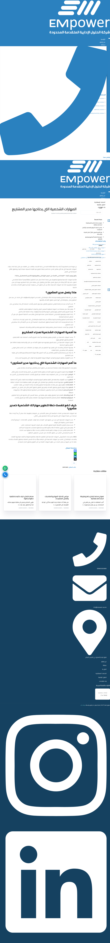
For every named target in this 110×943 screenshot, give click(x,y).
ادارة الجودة (99, 269)
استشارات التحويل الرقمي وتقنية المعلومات (92, 289)
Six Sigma (92, 249)
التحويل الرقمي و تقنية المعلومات (94, 306)
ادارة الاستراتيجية (98, 265)
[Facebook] (42, 451)
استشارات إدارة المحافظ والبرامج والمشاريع (68, 213)
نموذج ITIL (85, 350)
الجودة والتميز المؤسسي (96, 314)
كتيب (88, 342)
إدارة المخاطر (98, 253)
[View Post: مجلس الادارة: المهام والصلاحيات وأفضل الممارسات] (55, 484)
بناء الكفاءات (91, 322)
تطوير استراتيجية (98, 330)
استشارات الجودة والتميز (96, 293)
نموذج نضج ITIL (98, 354)
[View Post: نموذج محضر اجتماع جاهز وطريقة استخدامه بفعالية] (90, 484)
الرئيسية (103, 192)
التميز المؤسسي (98, 310)
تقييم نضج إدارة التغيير (97, 334)
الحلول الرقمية (85, 314)
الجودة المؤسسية (88, 310)
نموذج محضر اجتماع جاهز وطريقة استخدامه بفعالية (94, 224)
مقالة (74, 463)
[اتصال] (5, 474)
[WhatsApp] (42, 453)
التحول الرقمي (98, 302)
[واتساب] (5, 468)
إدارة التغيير (84, 249)
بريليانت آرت (82, 705)
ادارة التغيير (89, 265)
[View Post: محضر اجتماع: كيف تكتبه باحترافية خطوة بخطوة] (20, 484)
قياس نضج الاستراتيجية (96, 342)
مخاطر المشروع (98, 346)
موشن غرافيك (98, 350)
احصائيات (90, 261)
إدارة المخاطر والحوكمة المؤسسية (94, 257)
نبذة (91, 350)
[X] (42, 459)
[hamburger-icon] (109, 38)
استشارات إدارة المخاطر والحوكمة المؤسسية (92, 281)
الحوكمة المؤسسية (97, 318)
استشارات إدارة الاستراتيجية (96, 273)
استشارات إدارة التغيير (97, 277)
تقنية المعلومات (88, 330)
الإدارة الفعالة (98, 297)
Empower (65, 467)
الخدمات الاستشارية (55, 213)
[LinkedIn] (42, 456)
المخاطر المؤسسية (86, 318)
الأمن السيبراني (85, 293)
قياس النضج (93, 338)
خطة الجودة (87, 334)
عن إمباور (102, 195)
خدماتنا (103, 44)
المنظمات (99, 322)
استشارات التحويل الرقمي (96, 285)
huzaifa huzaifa (93, 508)
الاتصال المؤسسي (88, 297)
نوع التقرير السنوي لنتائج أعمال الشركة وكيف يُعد (93, 233)
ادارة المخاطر (90, 269)
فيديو (100, 338)
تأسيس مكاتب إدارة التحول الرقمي (94, 326)
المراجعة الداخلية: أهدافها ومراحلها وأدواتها (93, 238)
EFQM (99, 249)
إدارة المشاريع (98, 261)
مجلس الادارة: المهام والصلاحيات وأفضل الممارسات (92, 228)
